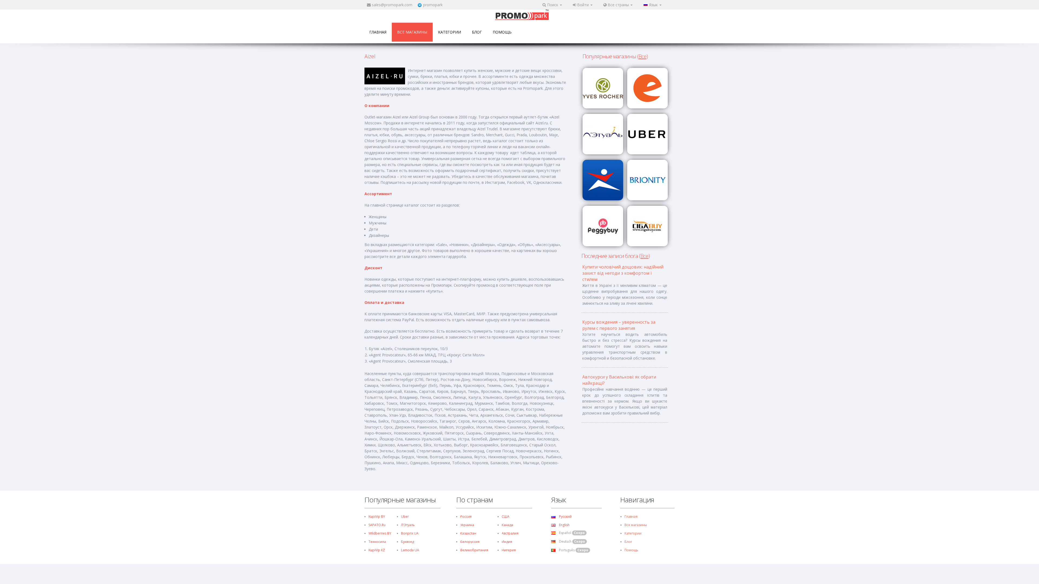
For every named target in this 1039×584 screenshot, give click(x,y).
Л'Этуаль (408, 525)
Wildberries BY (380, 533)
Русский (565, 516)
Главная (377, 32)
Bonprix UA (410, 533)
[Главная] (522, 15)
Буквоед (407, 541)
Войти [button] (583, 4)
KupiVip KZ (377, 550)
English (564, 525)
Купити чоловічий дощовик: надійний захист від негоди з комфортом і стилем (622, 273)
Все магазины (412, 32)
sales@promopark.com (392, 4)
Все (642, 56)
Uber (405, 516)
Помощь (502, 32)
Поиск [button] (552, 4)
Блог (477, 32)
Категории (449, 32)
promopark (433, 4)
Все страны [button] (618, 4)
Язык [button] (654, 4)
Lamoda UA (410, 550)
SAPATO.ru (377, 525)
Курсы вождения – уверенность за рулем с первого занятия (618, 325)
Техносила (377, 541)
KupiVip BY (377, 516)
